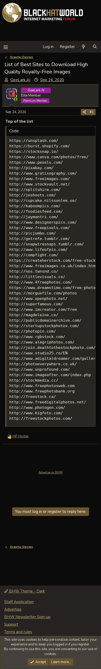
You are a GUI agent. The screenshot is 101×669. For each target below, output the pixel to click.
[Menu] (6, 47)
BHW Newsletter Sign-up (27, 616)
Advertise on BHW (51, 472)
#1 (92, 112)
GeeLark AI (20, 79)
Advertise (12, 609)
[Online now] (15, 99)
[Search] (94, 47)
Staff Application (19, 601)
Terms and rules (18, 631)
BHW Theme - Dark (26, 591)
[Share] (84, 112)
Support (11, 624)
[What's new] (83, 47)
